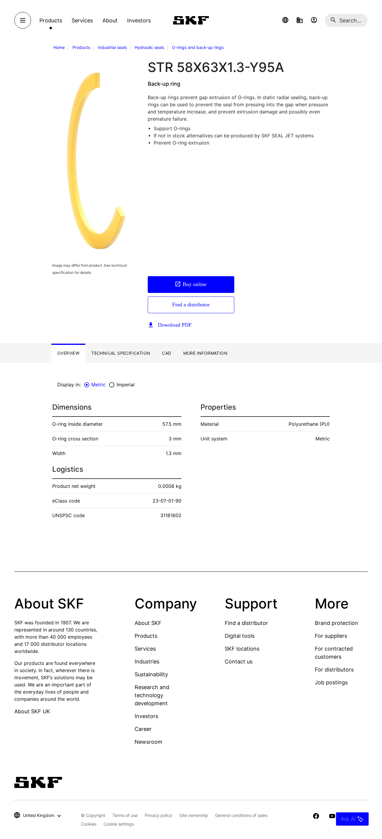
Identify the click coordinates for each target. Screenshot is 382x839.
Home (59, 47)
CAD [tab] (166, 353)
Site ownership (193, 815)
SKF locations (242, 649)
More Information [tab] (205, 353)
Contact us (238, 661)
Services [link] (82, 20)
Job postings (331, 682)
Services (145, 649)
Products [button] (50, 20)
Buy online (195, 284)
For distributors (334, 669)
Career (143, 729)
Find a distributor (191, 305)
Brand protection (336, 623)
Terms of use (125, 815)
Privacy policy (158, 815)
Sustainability (151, 674)
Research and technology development (152, 695)
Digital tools (240, 636)
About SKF (148, 623)
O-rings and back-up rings (198, 47)
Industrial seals (112, 47)
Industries (147, 661)
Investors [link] (139, 20)
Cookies (88, 823)
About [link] (110, 20)
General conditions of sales (241, 815)
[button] (285, 20)
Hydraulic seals (149, 47)
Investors (146, 716)
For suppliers (331, 636)
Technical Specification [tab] (120, 353)
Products (81, 47)
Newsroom (148, 742)
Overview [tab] (68, 353)
